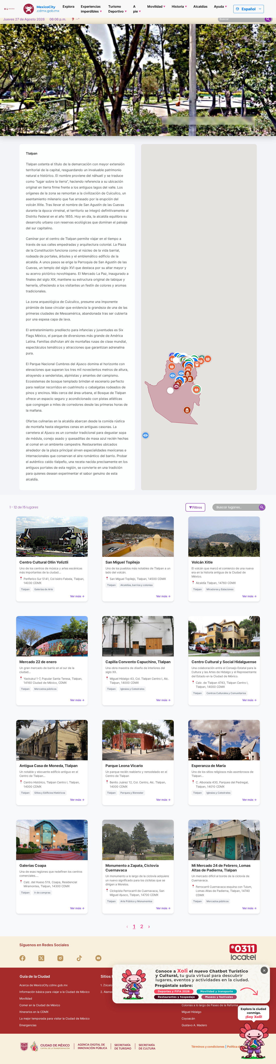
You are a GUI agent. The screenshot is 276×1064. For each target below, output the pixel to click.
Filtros (195, 507)
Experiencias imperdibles (91, 8)
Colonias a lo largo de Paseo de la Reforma (210, 1005)
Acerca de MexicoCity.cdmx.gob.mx (43, 985)
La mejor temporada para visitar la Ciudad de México (54, 1018)
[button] (208, 359)
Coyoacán (188, 1018)
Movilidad (154, 6)
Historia (178, 6)
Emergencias (27, 1025)
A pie (135, 8)
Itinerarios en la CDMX (33, 1011)
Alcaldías (200, 6)
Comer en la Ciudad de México (39, 1005)
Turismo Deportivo (116, 8)
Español (249, 9)
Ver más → (77, 596)
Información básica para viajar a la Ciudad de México (54, 991)
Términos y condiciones (207, 1046)
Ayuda (219, 6)
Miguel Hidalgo (191, 1011)
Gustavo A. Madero (194, 1025)
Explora (68, 6)
